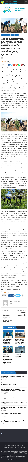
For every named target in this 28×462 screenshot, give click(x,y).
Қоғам (12, 35)
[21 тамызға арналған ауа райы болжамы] (20, 349)
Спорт (11, 447)
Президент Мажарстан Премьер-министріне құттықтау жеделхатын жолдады (13, 420)
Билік (12, 445)
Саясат (17, 445)
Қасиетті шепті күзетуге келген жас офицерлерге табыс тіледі (11, 383)
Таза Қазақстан (7, 289)
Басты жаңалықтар (6, 35)
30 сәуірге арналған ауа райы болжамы (21, 314)
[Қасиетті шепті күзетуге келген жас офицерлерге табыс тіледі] (20, 334)
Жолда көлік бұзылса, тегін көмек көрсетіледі (14, 402)
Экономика (6, 447)
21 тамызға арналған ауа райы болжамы (12, 397)
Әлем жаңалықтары (20, 447)
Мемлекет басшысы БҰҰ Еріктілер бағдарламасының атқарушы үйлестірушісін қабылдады (13, 391)
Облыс (16, 35)
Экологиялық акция (17, 289)
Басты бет (7, 445)
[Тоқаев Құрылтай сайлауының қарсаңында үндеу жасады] (8, 334)
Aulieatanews (17, 459)
